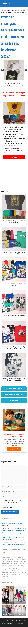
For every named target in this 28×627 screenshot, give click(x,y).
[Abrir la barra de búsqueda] (22, 3)
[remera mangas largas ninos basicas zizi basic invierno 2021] (25, 71)
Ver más (14, 157)
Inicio (3, 10)
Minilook (6, 4)
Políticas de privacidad (19, 623)
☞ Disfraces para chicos (14, 388)
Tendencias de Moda (9, 620)
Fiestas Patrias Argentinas (14, 394)
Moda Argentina (20, 620)
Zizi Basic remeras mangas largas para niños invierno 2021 (14, 96)
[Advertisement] (14, 176)
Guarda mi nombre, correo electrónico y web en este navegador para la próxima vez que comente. (14, 503)
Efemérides (14, 400)
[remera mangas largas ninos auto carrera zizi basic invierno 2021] (14, 80)
